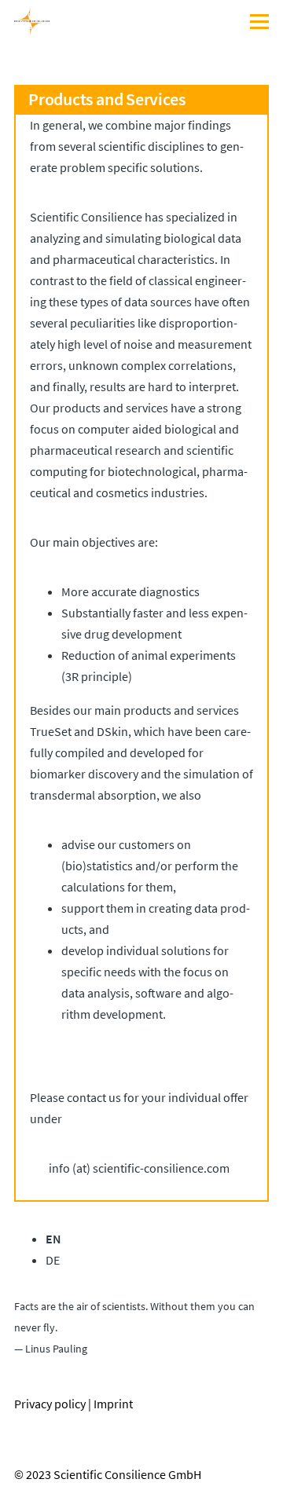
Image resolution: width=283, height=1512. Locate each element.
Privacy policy (50, 1403)
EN (53, 1239)
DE (53, 1260)
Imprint (113, 1403)
